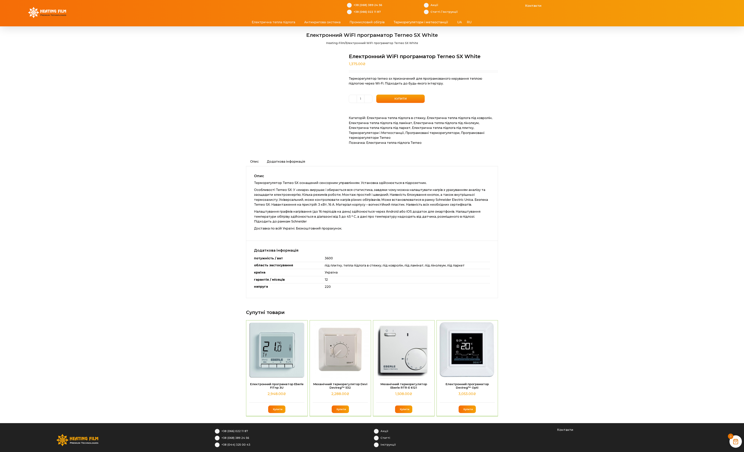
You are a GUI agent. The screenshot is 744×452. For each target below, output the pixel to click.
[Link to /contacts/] (521, 5)
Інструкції (450, 12)
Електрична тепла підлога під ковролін (459, 118)
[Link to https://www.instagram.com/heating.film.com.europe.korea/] (509, 5)
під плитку (333, 265)
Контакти (533, 6)
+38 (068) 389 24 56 (368, 5)
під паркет (456, 265)
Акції (434, 5)
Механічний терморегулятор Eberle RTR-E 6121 (404, 385)
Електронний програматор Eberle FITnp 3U (277, 385)
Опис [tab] (254, 161)
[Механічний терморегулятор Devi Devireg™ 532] (340, 349)
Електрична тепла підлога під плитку (443, 128)
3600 (329, 258)
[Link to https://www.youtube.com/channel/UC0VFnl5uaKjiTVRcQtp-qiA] (515, 5)
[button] (486, 22)
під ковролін (393, 265)
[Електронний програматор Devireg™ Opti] (467, 349)
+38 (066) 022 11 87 (367, 12)
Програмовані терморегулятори (432, 133)
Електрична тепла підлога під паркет (380, 128)
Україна (331, 272)
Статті (435, 12)
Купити (400, 98)
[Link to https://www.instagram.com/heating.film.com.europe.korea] (541, 429)
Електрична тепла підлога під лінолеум (446, 123)
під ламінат (414, 265)
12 (326, 279)
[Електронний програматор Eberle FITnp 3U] (276, 349)
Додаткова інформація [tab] (286, 161)
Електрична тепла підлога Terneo (394, 143)
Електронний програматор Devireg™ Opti (467, 385)
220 (328, 287)
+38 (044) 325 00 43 (235, 444)
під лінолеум (435, 265)
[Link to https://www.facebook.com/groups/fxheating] (503, 5)
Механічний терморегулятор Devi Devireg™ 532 (340, 385)
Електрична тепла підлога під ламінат (380, 123)
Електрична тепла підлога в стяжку (396, 118)
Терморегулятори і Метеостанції (376, 133)
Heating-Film (335, 43)
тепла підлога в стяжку (362, 265)
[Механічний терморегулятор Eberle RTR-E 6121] (403, 349)
